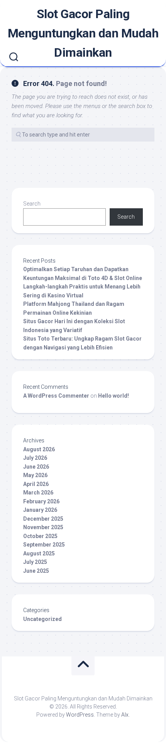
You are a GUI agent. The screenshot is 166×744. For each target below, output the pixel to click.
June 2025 (36, 571)
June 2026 (36, 467)
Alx (125, 715)
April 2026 (36, 484)
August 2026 (39, 449)
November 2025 (43, 527)
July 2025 (35, 562)
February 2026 (41, 501)
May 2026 (35, 475)
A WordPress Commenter (56, 396)
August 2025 (39, 553)
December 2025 (43, 519)
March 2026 (38, 492)
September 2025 (44, 545)
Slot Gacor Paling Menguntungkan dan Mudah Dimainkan (83, 33)
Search (32, 204)
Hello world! (113, 396)
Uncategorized (42, 619)
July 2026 (35, 458)
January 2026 (40, 510)
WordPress (80, 715)
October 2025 (40, 536)
